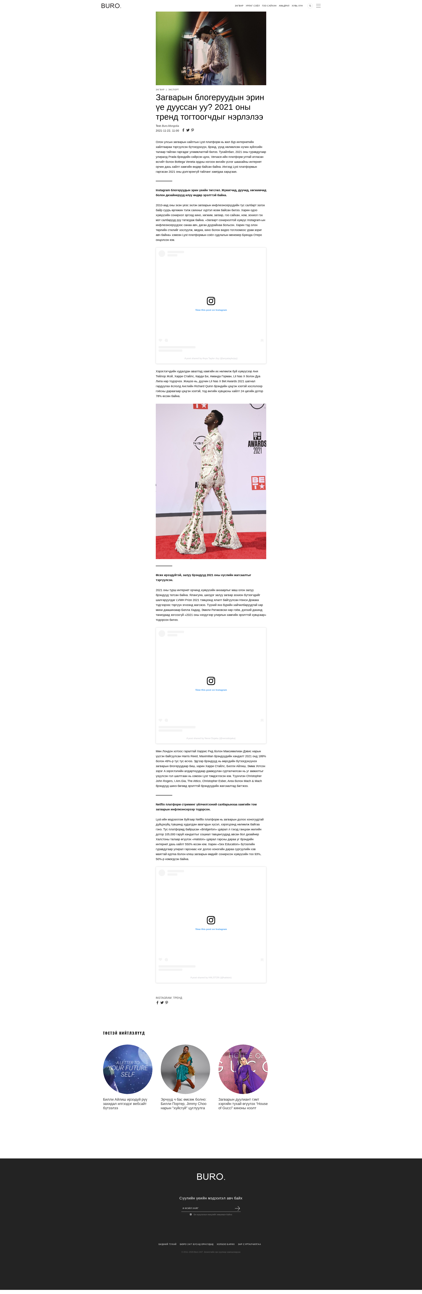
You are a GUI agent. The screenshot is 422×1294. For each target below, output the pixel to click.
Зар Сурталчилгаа (249, 1244)
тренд (177, 997)
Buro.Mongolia (170, 125)
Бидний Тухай (168, 1244)
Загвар (239, 6)
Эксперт (173, 90)
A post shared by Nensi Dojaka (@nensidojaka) (211, 738)
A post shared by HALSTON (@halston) (211, 977)
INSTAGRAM (163, 997)
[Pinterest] (193, 130)
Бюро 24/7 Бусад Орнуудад (197, 1244)
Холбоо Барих (226, 1244)
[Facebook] (184, 130)
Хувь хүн (297, 6)
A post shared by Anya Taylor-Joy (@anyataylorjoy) (211, 358)
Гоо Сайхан (269, 6)
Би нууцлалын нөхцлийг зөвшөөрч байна (213, 1214)
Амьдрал (284, 6)
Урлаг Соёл (253, 6)
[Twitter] (188, 130)
